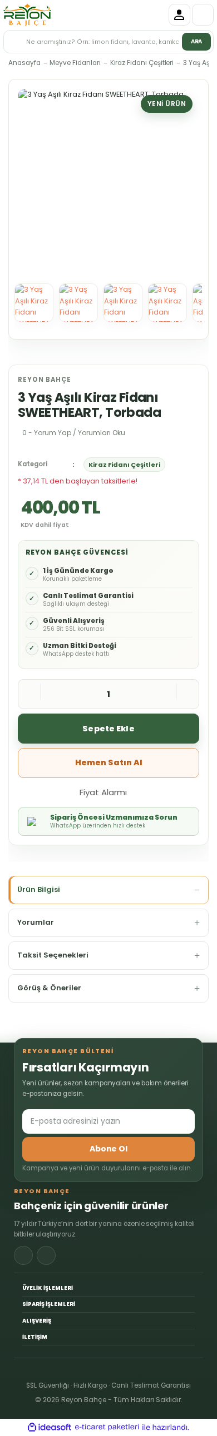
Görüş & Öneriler (49, 988)
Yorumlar (35, 922)
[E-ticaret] (107, 1427)
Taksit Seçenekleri (52, 955)
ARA (197, 41)
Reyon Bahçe (44, 379)
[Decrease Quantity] (29, 694)
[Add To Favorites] (149, 791)
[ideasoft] (49, 1427)
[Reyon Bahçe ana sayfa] (27, 15)
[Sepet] (203, 15)
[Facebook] (23, 1255)
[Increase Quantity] (187, 694)
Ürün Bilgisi (38, 889)
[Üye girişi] (179, 15)
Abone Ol (108, 1148)
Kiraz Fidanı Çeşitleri (124, 464)
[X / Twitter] (46, 1255)
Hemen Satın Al (108, 762)
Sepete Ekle (108, 728)
